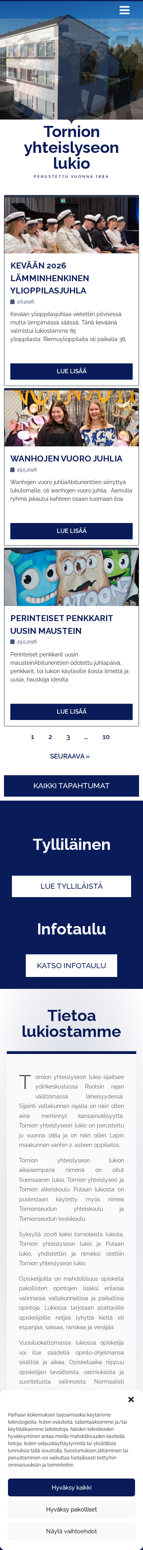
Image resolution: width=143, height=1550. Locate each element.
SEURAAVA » (70, 756)
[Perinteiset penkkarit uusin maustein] (71, 578)
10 (106, 737)
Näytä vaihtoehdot (71, 1531)
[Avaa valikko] (124, 12)
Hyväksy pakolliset (71, 1509)
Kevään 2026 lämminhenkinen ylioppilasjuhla (49, 278)
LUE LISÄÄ (72, 371)
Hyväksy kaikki (71, 1487)
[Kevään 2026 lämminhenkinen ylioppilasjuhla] (71, 225)
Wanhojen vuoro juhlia (66, 458)
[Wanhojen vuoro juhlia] (71, 418)
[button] (131, 1399)
